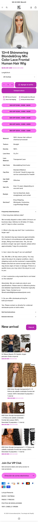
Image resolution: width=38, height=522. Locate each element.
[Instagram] (19, 518)
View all (31, 327)
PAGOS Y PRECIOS (8, 499)
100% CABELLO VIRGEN (10, 506)
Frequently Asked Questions (10, 211)
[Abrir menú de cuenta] (31, 7)
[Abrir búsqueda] (6, 7)
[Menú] (2, 7)
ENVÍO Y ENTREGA (8, 496)
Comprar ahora (19, 90)
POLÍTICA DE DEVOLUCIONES (12, 503)
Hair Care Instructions (8, 312)
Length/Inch (6, 72)
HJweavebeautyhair (14, 513)
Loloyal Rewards (7, 492)
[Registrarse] (33, 476)
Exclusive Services (7, 316)
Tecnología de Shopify (27, 513)
